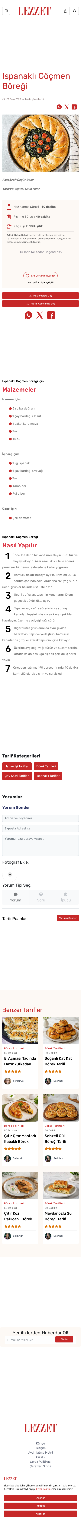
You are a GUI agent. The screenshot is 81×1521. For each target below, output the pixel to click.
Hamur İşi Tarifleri (17, 766)
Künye (40, 1443)
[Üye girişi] (65, 11)
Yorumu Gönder (68, 918)
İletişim (41, 1448)
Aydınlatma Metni (40, 1452)
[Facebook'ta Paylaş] (74, 107)
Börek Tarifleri (46, 766)
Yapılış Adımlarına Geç (42, 303)
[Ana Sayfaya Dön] (40, 1427)
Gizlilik (40, 1457)
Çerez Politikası (40, 1461)
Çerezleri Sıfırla (40, 1466)
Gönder (64, 1339)
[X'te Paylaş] (67, 107)
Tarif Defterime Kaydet (42, 275)
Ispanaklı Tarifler (48, 776)
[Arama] (75, 11)
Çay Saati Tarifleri (17, 776)
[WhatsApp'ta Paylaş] (59, 107)
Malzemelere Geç (42, 295)
